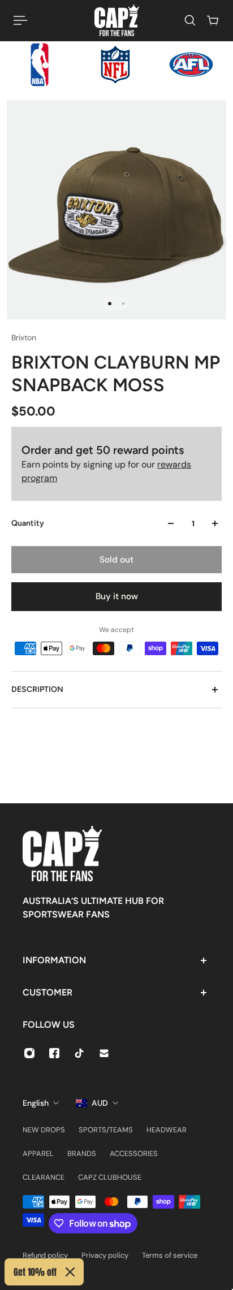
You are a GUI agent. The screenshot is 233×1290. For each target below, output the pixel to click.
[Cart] (212, 20)
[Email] (104, 1053)
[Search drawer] (190, 20)
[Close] (70, 1271)
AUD (100, 1103)
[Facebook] (54, 1053)
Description (37, 689)
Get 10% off (35, 1272)
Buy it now (117, 596)
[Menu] (20, 20)
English (36, 1103)
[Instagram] (29, 1053)
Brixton (23, 337)
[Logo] (116, 20)
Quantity (27, 523)
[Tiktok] (79, 1053)
